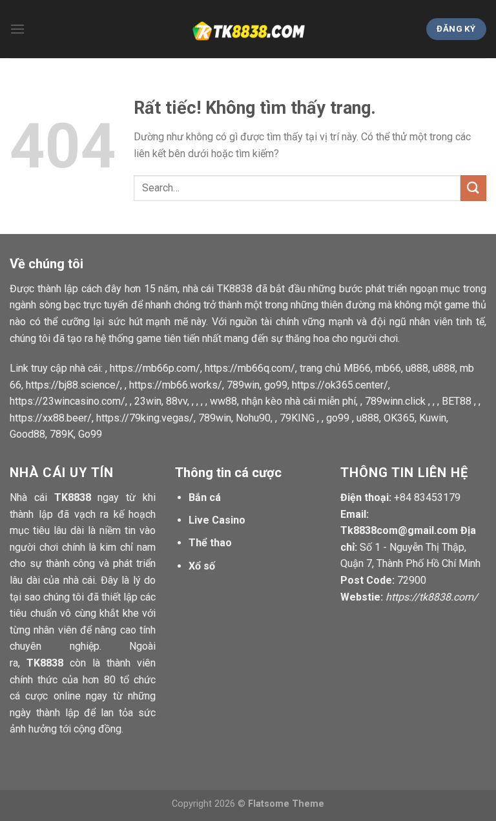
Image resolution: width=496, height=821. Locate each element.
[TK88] (248, 29)
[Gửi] (473, 187)
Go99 (90, 434)
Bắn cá (205, 497)
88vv (176, 401)
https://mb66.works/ (175, 385)
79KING (297, 418)
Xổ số (202, 566)
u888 (417, 368)
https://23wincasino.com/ (67, 401)
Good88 (27, 434)
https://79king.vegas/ (145, 418)
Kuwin (432, 418)
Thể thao (210, 543)
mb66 (388, 368)
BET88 (456, 401)
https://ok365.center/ (340, 385)
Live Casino (217, 520)
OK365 (399, 418)
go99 (275, 385)
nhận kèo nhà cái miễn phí (299, 401)
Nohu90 (253, 418)
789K (62, 434)
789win (243, 385)
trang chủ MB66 (335, 368)
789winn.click (395, 401)
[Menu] (17, 29)
